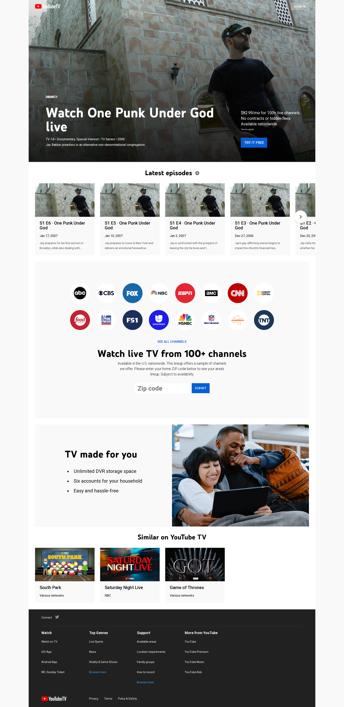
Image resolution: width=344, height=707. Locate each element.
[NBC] (159, 293)
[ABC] (80, 293)
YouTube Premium (196, 651)
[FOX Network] (132, 293)
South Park (50, 587)
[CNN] (238, 293)
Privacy (93, 698)
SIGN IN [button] (300, 6)
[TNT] (264, 320)
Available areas (146, 641)
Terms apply (247, 129)
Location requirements (151, 651)
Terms (108, 698)
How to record (145, 672)
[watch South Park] (65, 565)
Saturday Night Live (124, 587)
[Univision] (159, 320)
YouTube (190, 641)
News (92, 651)
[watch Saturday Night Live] (130, 565)
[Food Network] (80, 320)
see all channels (172, 342)
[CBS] (106, 293)
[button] (300, 216)
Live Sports (96, 641)
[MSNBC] (185, 320)
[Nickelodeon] (238, 320)
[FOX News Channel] (106, 320)
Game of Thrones (187, 587)
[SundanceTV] (51, 97)
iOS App (46, 651)
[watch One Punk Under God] (65, 200)
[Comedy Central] (264, 293)
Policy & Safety (127, 698)
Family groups (145, 662)
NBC (108, 595)
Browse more (97, 672)
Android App (49, 662)
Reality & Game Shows (103, 662)
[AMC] (211, 293)
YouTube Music (194, 662)
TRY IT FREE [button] (254, 142)
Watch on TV (49, 641)
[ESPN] (185, 293)
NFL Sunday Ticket (52, 672)
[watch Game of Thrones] (195, 565)
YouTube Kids (193, 672)
